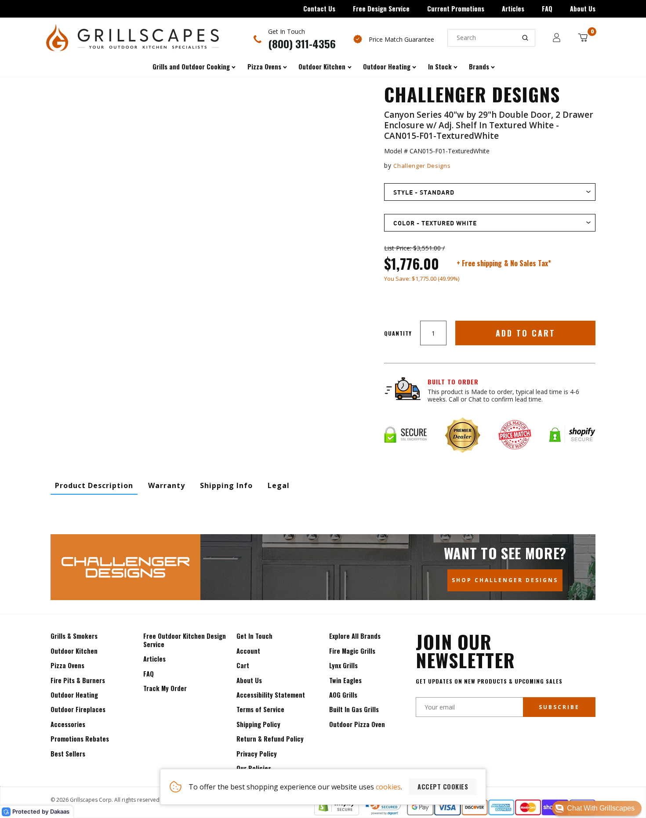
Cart (242, 665)
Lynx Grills (343, 665)
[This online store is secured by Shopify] (336, 813)
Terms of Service (260, 709)
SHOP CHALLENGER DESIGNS (505, 580)
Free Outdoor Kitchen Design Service (184, 639)
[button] (597, 808)
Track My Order (165, 688)
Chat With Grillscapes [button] (601, 808)
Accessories (68, 724)
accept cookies (442, 786)
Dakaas (59, 811)
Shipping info (226, 485)
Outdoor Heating (74, 694)
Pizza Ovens (67, 665)
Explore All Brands (355, 636)
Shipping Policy (258, 724)
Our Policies (253, 768)
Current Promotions (455, 8)
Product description (94, 485)
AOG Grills (343, 694)
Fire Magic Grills (352, 650)
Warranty (166, 485)
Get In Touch (254, 636)
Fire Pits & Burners (78, 680)
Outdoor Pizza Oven (357, 724)
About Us (582, 8)
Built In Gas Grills (354, 709)
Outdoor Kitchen (74, 650)
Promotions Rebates (80, 738)
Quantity (398, 333)
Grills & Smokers (74, 636)
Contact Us (319, 8)
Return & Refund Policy (270, 738)
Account (248, 650)
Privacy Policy (256, 753)
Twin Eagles (345, 680)
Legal (279, 485)
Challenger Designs (421, 166)
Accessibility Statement (270, 694)
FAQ (547, 8)
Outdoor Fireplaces (78, 709)
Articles (513, 8)
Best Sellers (68, 753)
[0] (583, 37)
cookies (388, 787)
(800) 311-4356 (302, 43)
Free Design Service (381, 8)
